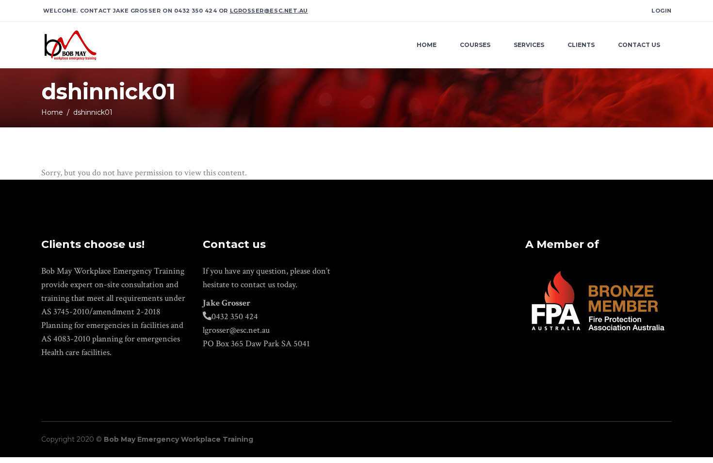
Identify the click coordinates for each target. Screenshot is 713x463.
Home (52, 112)
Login (661, 10)
